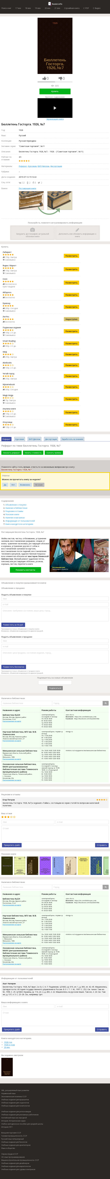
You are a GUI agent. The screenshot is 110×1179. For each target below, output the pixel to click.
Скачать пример (53, 452)
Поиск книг (6, 8)
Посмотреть (71, 256)
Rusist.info (57, 4)
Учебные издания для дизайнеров (15, 1163)
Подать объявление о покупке (16, 594)
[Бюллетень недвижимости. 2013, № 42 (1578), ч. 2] (83, 866)
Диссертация (56, 166)
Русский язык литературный (12, 1139)
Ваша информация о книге (14, 1002)
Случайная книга (71, 8)
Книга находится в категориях (19, 524)
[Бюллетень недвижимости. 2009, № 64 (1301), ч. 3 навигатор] (96, 866)
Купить (54, 91)
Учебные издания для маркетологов (16, 1166)
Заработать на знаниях (72, 439)
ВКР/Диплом (43, 166)
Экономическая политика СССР (14, 1096)
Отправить (102, 845)
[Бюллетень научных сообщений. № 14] (70, 866)
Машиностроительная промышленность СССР (20, 1160)
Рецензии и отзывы (14, 511)
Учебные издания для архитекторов (15, 1145)
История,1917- (7, 1127)
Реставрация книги (27, 188)
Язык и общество (8, 1148)
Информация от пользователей (20, 521)
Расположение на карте (12, 721)
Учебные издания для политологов (15, 1106)
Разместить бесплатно (13, 667)
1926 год (8, 1042)
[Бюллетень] (58, 866)
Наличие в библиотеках (16, 508)
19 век (38, 8)
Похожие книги (12, 514)
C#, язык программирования (13, 1157)
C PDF (86, 8)
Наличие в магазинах (15, 517)
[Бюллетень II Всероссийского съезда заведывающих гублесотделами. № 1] (19, 866)
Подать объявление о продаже (16, 637)
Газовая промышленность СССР (14, 1136)
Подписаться (55, 688)
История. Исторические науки (13, 1121)
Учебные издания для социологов (15, 1103)
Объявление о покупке (15, 504)
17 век (18, 8)
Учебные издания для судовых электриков (18, 1169)
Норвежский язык (8, 1093)
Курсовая (32, 166)
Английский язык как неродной (14, 1118)
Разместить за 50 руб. (13, 624)
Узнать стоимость (33, 452)
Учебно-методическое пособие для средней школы (22, 1124)
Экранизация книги (55, 119)
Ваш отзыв (6, 813)
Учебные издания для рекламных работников (19, 1115)
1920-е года (9, 1044)
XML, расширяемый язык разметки (15, 1090)
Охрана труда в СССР (9, 1154)
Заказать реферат (11, 452)
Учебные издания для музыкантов (15, 1099)
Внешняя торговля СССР (11, 1133)
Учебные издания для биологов (14, 1142)
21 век (57, 8)
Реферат (23, 166)
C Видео (96, 8)
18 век (28, 8)
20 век (47, 8)
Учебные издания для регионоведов (16, 1111)
